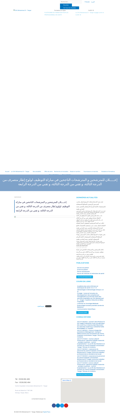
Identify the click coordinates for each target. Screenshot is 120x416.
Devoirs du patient (83, 268)
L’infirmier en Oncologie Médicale (87, 303)
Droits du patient (82, 269)
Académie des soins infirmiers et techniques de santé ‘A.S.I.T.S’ (87, 287)
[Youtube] (66, 405)
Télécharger (48, 306)
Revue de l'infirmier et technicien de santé (90, 273)
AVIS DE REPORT (82, 246)
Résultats (66, 5)
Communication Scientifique (86, 309)
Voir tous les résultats (69, 8)
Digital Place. (47, 412)
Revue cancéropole (83, 271)
